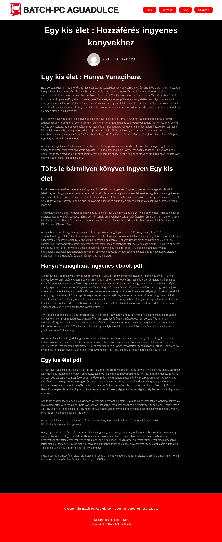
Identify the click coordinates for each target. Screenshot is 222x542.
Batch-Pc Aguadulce (71, 9)
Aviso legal (97, 523)
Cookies (126, 523)
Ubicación (203, 9)
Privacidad (112, 523)
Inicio (149, 9)
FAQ (185, 9)
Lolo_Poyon (121, 519)
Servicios (168, 9)
